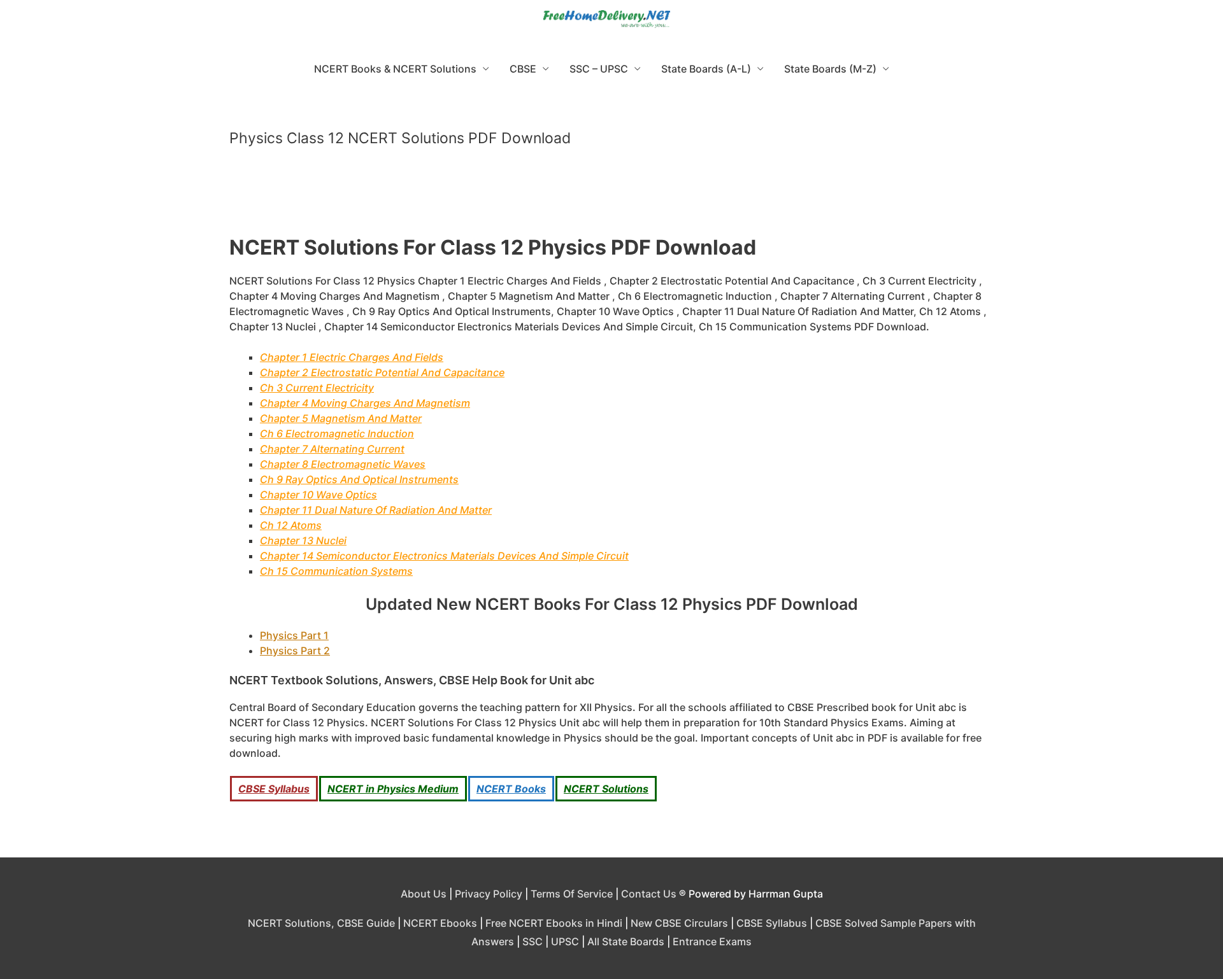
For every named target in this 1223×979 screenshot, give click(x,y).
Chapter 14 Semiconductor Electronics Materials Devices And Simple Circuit (444, 555)
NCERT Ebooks (440, 923)
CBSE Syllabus (274, 788)
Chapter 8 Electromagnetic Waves (343, 464)
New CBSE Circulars (679, 923)
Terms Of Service (572, 893)
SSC (532, 941)
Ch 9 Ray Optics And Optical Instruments (359, 479)
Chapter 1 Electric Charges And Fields (351, 357)
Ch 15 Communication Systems (336, 571)
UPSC (565, 941)
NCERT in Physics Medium (393, 788)
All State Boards (625, 941)
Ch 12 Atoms (291, 525)
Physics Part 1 (294, 635)
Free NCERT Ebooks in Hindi (553, 923)
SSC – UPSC (598, 68)
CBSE (523, 68)
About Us (424, 893)
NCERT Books (511, 788)
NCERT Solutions (606, 788)
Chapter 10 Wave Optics (318, 494)
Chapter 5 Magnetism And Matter (341, 418)
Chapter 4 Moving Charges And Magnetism (365, 403)
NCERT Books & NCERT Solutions (395, 68)
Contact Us (648, 893)
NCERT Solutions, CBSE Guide (321, 923)
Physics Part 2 (295, 650)
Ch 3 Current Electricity (317, 387)
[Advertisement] (611, 196)
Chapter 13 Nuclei (303, 540)
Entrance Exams (712, 941)
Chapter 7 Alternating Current (332, 448)
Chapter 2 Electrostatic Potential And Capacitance (382, 372)
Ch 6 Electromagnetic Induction (337, 433)
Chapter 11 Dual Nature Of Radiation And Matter (376, 510)
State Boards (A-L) (706, 68)
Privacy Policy (488, 893)
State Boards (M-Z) (830, 68)
